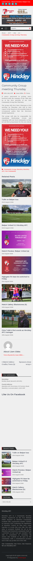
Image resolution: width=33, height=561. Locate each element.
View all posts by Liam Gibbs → (14, 355)
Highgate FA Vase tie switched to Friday (15, 278)
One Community (10, 171)
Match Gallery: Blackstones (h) (14, 305)
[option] (21, 2)
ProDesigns (22, 557)
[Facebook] (3, 4)
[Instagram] (9, 4)
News (28, 93)
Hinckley (20, 169)
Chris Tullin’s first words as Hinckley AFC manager (16, 331)
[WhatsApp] (16, 4)
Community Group (10, 169)
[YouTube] (13, 4)
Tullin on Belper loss (10, 200)
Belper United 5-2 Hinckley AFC (15, 225)
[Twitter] (6, 4)
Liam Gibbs (19, 93)
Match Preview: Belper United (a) (15, 251)
